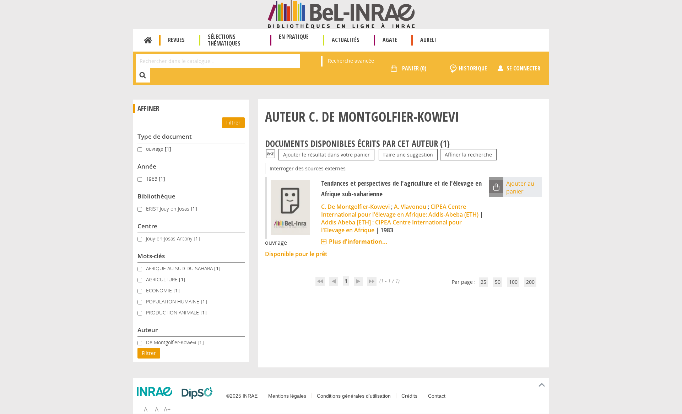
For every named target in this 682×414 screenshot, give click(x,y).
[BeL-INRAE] (341, 13)
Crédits (409, 396)
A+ (167, 409)
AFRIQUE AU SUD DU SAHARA (180, 268)
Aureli (428, 40)
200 (530, 281)
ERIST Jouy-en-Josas (168, 208)
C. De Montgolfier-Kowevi (355, 207)
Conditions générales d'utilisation (354, 396)
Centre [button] (147, 226)
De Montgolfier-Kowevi (171, 342)
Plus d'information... (358, 241)
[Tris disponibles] (270, 154)
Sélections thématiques (224, 40)
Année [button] (146, 166)
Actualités (345, 40)
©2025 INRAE (242, 396)
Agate (390, 40)
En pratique (294, 37)
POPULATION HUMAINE (173, 301)
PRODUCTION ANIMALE (173, 312)
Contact (436, 396)
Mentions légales (287, 396)
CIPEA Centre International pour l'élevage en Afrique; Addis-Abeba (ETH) (399, 210)
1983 (152, 178)
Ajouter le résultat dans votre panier (326, 154)
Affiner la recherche (468, 154)
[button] (496, 186)
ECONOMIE (159, 290)
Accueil (148, 40)
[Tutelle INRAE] (156, 391)
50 (497, 281)
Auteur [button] (147, 330)
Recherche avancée (351, 60)
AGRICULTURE (162, 279)
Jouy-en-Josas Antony (170, 238)
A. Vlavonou (410, 207)
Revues (176, 40)
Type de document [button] (164, 136)
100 (513, 281)
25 (483, 281)
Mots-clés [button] (151, 256)
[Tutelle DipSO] (198, 393)
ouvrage (155, 148)
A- (146, 409)
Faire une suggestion (408, 154)
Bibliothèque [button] (156, 196)
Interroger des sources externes (308, 168)
